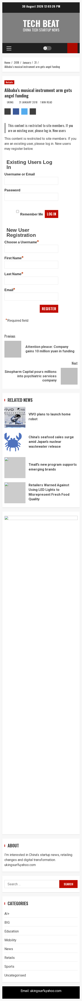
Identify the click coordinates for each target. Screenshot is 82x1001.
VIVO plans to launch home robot (14, 417)
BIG (7, 922)
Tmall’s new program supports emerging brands (14, 467)
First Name (14, 257)
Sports (9, 967)
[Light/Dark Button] (47, 48)
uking (10, 102)
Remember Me (31, 214)
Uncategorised (15, 975)
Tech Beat (41, 23)
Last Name (13, 273)
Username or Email (19, 174)
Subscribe (72, 48)
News (8, 949)
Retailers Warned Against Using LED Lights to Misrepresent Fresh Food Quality (14, 492)
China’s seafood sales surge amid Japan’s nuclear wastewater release (14, 442)
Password (12, 190)
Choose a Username (21, 241)
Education (11, 931)
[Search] (60, 48)
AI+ (6, 914)
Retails (9, 82)
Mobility (10, 940)
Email (9, 289)
